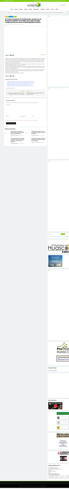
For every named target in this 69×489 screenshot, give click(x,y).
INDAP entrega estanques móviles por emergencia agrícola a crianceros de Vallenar (38, 132)
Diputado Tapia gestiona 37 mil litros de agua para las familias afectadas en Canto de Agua (38, 139)
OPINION (56, 9)
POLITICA (52, 9)
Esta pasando (11, 16)
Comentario (8, 104)
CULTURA (30, 9)
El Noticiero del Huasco (9, 24)
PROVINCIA (21, 9)
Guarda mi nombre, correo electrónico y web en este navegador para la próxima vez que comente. (22, 120)
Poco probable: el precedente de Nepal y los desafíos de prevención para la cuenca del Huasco (17, 132)
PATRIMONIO (42, 9)
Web (33, 116)
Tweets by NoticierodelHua (52, 370)
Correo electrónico (22, 116)
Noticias (15, 16)
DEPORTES (47, 9)
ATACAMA (16, 9)
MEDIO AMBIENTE (36, 9)
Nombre (7, 116)
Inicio (12, 9)
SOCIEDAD (25, 9)
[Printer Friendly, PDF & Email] (43, 54)
